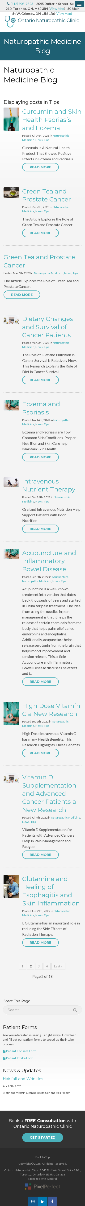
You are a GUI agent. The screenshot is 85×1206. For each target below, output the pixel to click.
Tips (46, 140)
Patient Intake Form (19, 1058)
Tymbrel (52, 1178)
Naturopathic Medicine (48, 273)
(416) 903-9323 (22, 4)
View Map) (64, 13)
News (39, 140)
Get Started (42, 1137)
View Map (57, 9)
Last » (58, 966)
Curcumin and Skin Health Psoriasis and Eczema (51, 119)
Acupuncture (60, 577)
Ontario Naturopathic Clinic (48, 20)
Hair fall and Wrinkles (23, 1079)
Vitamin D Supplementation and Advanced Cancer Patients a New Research (49, 793)
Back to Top (42, 1157)
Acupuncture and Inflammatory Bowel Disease (49, 561)
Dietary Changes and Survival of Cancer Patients (47, 327)
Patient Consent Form (20, 1051)
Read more (40, 167)
